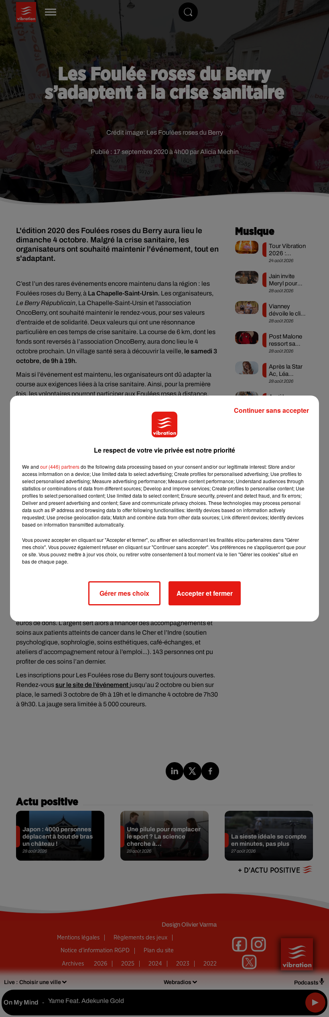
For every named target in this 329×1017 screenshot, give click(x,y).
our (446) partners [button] (59, 466)
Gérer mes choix (124, 593)
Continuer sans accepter (271, 410)
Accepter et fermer (205, 593)
